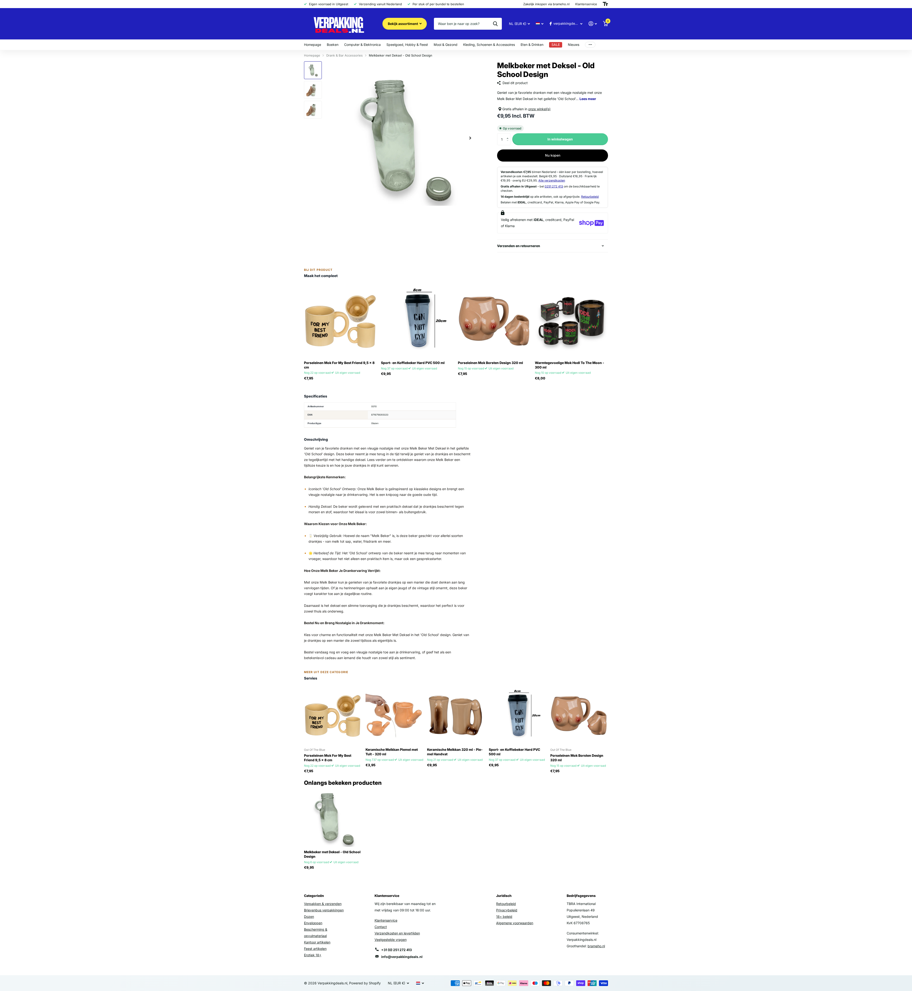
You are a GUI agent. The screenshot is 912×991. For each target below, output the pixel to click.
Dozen (309, 916)
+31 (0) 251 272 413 (396, 950)
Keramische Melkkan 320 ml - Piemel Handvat (455, 751)
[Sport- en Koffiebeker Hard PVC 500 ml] (417, 321)
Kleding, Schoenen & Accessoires (489, 45)
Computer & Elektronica (362, 45)
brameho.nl (596, 946)
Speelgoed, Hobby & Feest (407, 45)
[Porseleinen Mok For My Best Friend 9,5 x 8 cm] (340, 321)
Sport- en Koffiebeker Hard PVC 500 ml (413, 363)
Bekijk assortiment (403, 24)
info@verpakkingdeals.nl (402, 957)
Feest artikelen (315, 949)
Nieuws (573, 45)
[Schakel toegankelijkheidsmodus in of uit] (605, 4)
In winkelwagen (560, 139)
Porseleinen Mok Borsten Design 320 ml (490, 363)
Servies (310, 678)
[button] (508, 135)
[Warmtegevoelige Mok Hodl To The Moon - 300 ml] (571, 321)
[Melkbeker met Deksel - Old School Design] (333, 818)
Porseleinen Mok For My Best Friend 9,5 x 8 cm (339, 365)
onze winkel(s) (539, 109)
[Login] (592, 23)
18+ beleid (504, 916)
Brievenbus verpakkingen (324, 910)
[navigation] (313, 70)
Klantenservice (386, 920)
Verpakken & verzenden (323, 904)
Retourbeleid (590, 196)
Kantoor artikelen (317, 942)
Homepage (312, 45)
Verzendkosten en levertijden (397, 933)
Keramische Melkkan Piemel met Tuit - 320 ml (392, 751)
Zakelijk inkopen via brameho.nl (546, 4)
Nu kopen (552, 155)
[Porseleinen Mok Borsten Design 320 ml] (494, 321)
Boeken (332, 45)
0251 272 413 (554, 186)
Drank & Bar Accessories (344, 55)
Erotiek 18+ (312, 955)
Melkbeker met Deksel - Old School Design (332, 854)
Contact (381, 927)
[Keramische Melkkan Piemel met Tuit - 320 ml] (394, 715)
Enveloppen (313, 923)
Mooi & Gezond (445, 45)
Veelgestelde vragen (391, 940)
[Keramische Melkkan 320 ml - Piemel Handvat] (456, 715)
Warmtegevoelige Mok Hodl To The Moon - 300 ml (569, 365)
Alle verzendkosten (551, 180)
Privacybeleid (506, 910)
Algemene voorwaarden (514, 923)
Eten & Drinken (532, 45)
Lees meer (588, 99)
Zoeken (495, 24)
